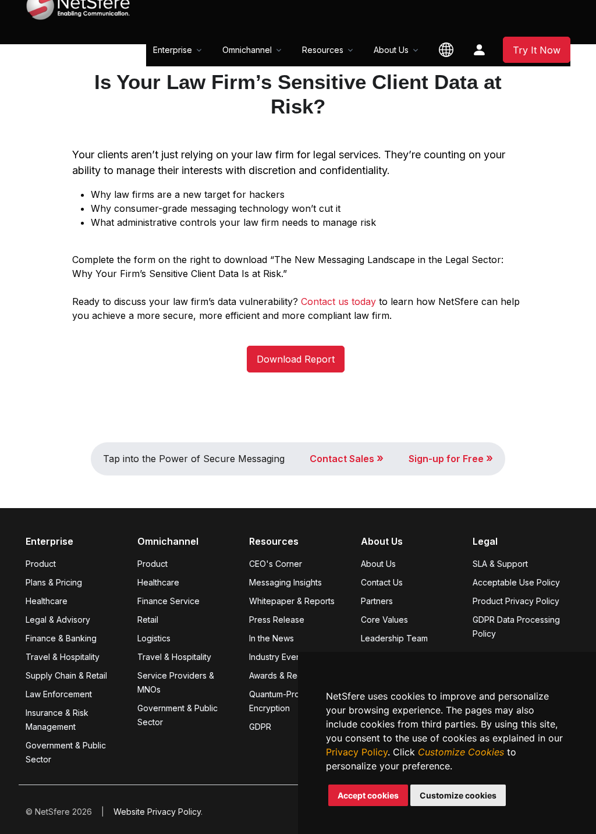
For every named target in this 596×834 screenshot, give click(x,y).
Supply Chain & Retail (66, 675)
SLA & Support (500, 564)
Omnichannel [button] (247, 50)
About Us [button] (391, 50)
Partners (377, 601)
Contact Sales (347, 458)
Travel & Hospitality (63, 657)
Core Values (384, 619)
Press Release (276, 619)
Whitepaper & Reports (292, 601)
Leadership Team (394, 638)
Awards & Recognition (291, 675)
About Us (378, 564)
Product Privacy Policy (516, 601)
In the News (271, 638)
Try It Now (536, 50)
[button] (446, 49)
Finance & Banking (61, 638)
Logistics (154, 638)
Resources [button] (322, 50)
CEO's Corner (275, 564)
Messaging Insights (285, 582)
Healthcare (47, 601)
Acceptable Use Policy (516, 582)
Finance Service (168, 601)
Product (41, 564)
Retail (147, 619)
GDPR (260, 727)
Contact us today (340, 301)
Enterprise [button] (172, 50)
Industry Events (278, 657)
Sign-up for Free (451, 458)
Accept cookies (368, 795)
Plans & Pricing (54, 582)
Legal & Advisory (58, 619)
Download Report (296, 359)
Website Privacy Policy (157, 812)
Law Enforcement (59, 694)
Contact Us (382, 582)
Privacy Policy (357, 752)
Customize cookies (458, 795)
